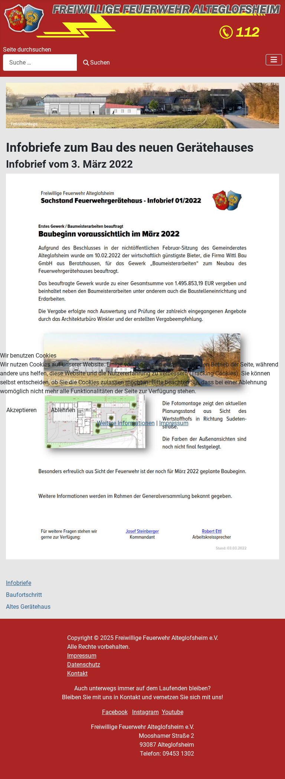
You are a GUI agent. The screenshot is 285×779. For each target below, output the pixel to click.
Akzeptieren (21, 410)
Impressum (174, 423)
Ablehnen (63, 410)
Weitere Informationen (126, 423)
